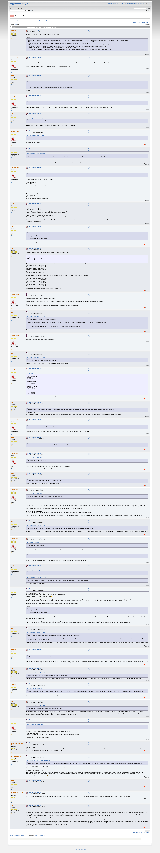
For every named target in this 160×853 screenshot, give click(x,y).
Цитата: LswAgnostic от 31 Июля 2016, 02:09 (36, 441)
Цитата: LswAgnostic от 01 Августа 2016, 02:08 (36, 570)
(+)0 (89, 30)
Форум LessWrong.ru (19, 4)
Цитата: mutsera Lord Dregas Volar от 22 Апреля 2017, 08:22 (39, 760)
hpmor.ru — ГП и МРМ (119, 3)
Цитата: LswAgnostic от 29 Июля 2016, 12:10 (36, 118)
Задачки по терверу (34, 30)
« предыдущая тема (137, 22)
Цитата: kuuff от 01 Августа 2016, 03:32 (35, 724)
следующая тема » (146, 22)
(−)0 (89, 31)
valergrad (13, 30)
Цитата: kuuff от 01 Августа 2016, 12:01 (35, 688)
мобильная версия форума (140, 3)
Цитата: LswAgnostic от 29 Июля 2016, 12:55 (36, 153)
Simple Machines (84, 849)
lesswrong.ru (111, 3)
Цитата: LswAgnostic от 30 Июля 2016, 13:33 (36, 316)
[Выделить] (31, 254)
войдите (28, 8)
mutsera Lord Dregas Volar (17, 743)
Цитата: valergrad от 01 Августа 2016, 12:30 (36, 705)
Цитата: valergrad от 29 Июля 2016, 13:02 (35, 135)
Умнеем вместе (129, 3)
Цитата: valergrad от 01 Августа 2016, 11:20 (36, 672)
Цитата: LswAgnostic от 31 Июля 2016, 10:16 (36, 477)
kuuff (12, 75)
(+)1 (89, 805)
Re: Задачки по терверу (35, 57)
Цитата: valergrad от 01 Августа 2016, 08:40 (36, 632)
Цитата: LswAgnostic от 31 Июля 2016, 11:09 (36, 525)
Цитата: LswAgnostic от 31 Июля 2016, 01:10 (36, 406)
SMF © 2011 (80, 849)
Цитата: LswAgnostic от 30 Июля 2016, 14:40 (36, 357)
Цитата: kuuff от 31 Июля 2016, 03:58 (34, 457)
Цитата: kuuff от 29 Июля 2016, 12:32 (34, 100)
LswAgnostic (15, 57)
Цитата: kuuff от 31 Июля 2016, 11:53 (34, 542)
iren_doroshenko (16, 756)
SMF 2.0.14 (77, 849)
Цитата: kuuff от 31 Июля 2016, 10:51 (34, 493)
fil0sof (36, 20)
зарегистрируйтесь (36, 8)
